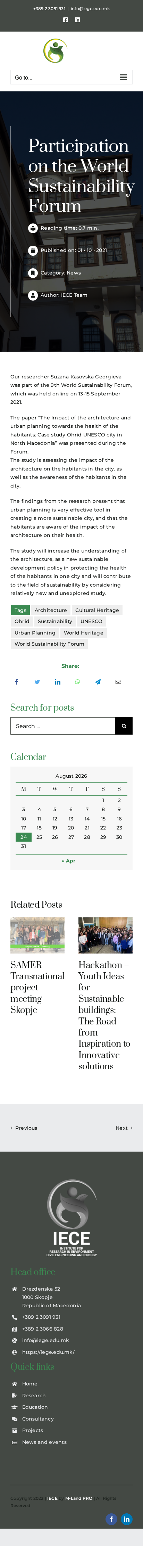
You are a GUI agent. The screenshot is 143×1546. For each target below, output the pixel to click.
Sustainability (55, 621)
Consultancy (38, 1419)
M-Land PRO (79, 1498)
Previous (26, 1128)
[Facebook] (16, 682)
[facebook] (111, 1519)
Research (34, 1395)
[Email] (118, 682)
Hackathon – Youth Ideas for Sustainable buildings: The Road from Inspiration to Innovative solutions (104, 1016)
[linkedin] (127, 1519)
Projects (32, 1430)
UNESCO (91, 621)
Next (122, 1128)
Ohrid (22, 621)
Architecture (51, 610)
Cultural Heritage (97, 610)
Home (30, 1384)
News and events (44, 1442)
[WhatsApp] (78, 682)
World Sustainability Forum (49, 644)
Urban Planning (35, 633)
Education (35, 1407)
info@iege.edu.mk (90, 8)
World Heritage (83, 633)
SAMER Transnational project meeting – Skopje (37, 988)
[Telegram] (98, 682)
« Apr (69, 861)
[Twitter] (37, 682)
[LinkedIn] (57, 682)
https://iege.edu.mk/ (48, 1352)
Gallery (38, 935)
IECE (52, 1498)
